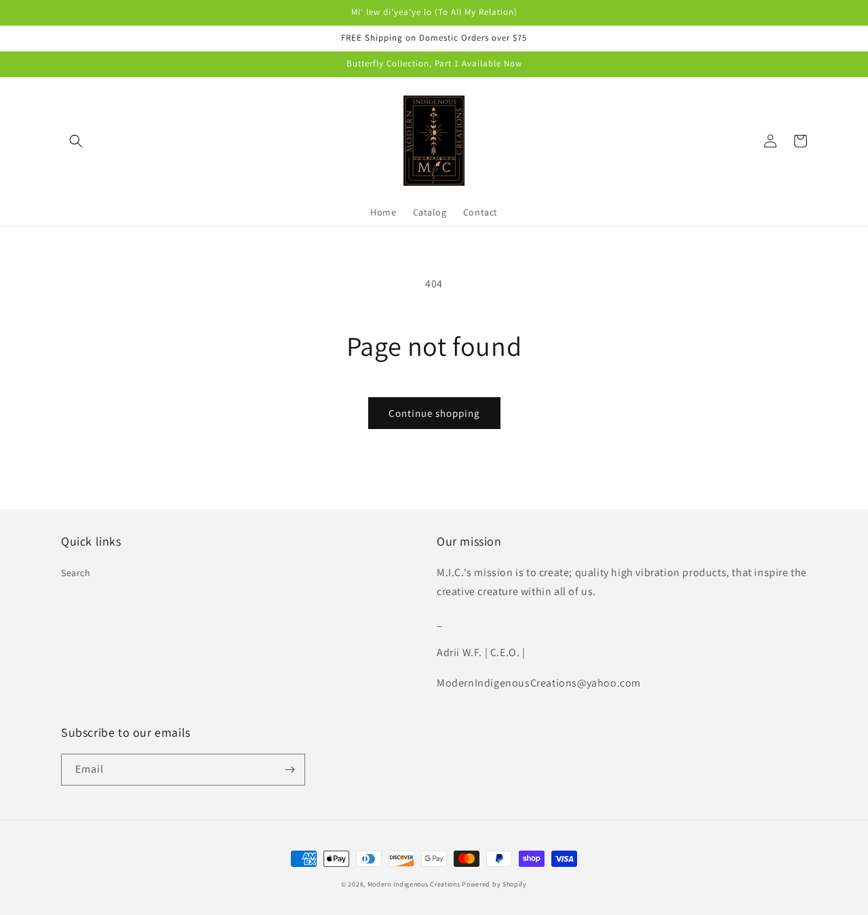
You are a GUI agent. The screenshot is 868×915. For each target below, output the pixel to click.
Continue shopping (434, 413)
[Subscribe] (289, 770)
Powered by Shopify (494, 884)
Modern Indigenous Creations (414, 884)
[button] (76, 141)
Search (76, 573)
